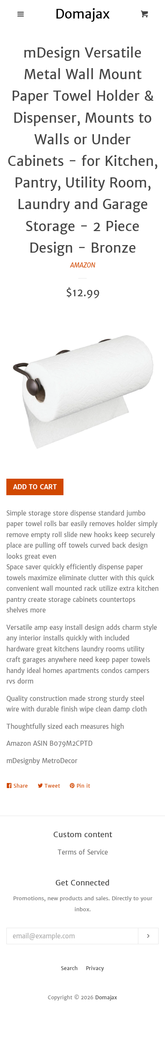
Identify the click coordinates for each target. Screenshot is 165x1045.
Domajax (106, 997)
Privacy (95, 968)
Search (69, 968)
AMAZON (82, 265)
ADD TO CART (35, 487)
